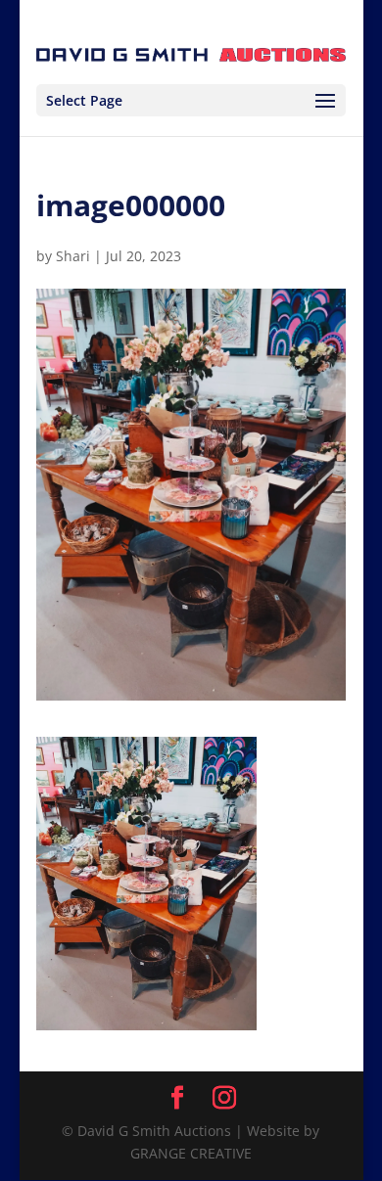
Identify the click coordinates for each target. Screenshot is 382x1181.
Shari (73, 256)
